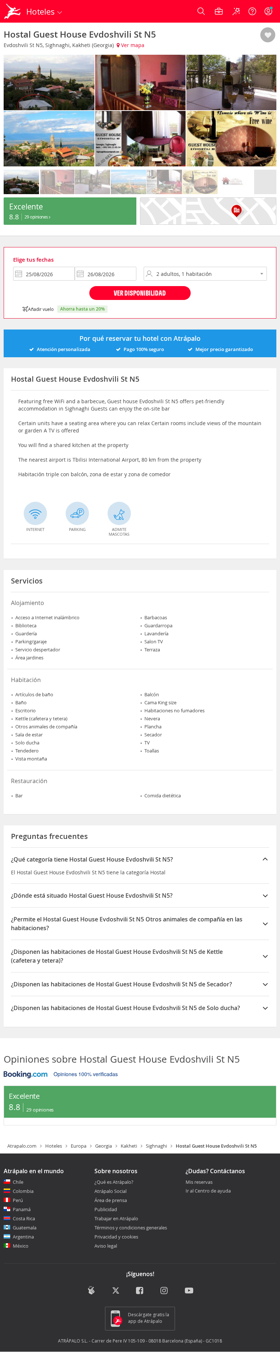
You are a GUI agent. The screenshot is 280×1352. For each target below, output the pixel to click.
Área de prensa (110, 1200)
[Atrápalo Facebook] (140, 1291)
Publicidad (105, 1209)
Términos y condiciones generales (130, 1227)
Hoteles (53, 1146)
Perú (18, 1200)
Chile (18, 1182)
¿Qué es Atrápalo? (113, 1182)
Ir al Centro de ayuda (208, 1191)
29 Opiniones (36, 217)
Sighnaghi (156, 1146)
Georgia (103, 1146)
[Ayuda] (252, 11)
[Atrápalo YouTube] (189, 1291)
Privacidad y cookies (116, 1236)
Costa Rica (24, 1218)
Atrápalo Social (110, 1191)
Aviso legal (105, 1246)
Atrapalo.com (21, 1146)
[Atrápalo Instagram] (164, 1291)
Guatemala (24, 1227)
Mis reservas (199, 1182)
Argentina (23, 1236)
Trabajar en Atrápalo (116, 1218)
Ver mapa (132, 45)
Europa (78, 1146)
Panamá (22, 1209)
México (20, 1246)
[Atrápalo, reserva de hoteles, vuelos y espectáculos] (13, 11)
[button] (267, 35)
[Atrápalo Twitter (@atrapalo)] (116, 1291)
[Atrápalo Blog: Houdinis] (91, 1290)
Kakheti (129, 1146)
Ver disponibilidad (140, 292)
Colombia (23, 1191)
